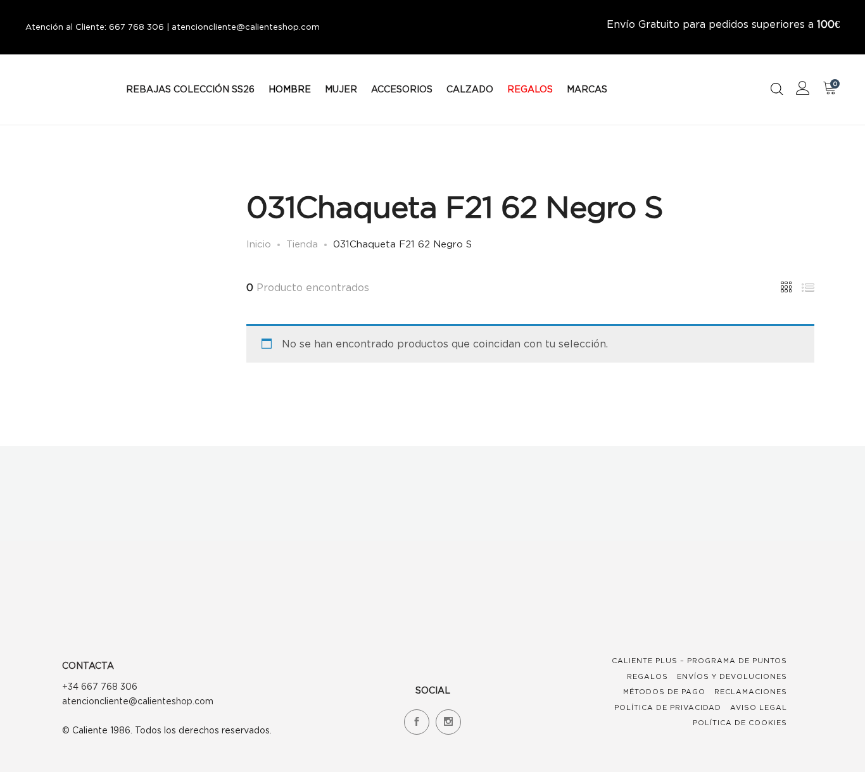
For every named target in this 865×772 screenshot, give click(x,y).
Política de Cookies (740, 722)
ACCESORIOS (401, 89)
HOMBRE (289, 89)
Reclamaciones (750, 691)
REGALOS (530, 89)
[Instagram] (448, 722)
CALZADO (469, 89)
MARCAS (587, 89)
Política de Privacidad (667, 707)
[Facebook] (416, 722)
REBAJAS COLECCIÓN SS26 (190, 89)
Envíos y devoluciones (732, 676)
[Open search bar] (777, 89)
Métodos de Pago (664, 691)
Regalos (647, 676)
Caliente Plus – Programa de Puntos (699, 660)
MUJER (341, 89)
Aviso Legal (758, 707)
